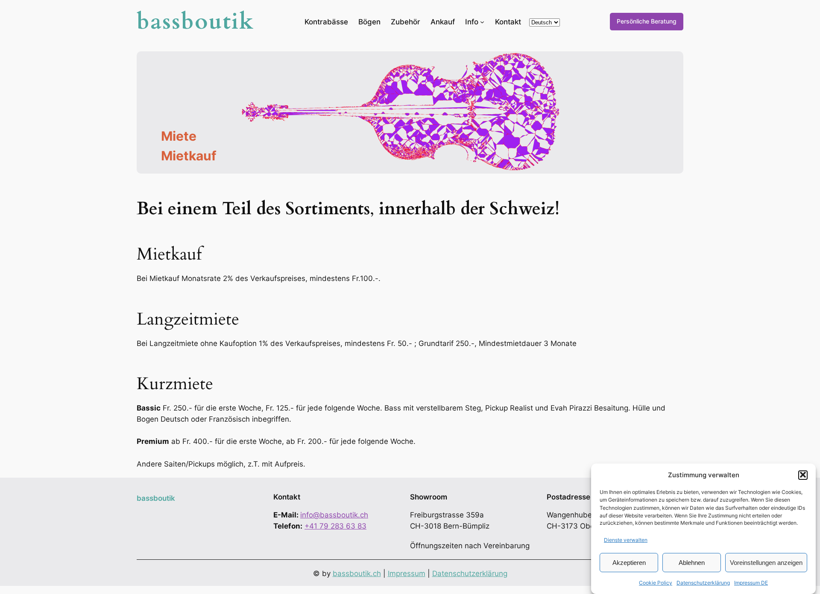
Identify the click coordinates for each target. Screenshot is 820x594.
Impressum (406, 573)
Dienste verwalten (625, 539)
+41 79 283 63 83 (335, 526)
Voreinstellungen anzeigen (766, 562)
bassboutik (196, 21)
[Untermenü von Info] (482, 21)
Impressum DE (751, 582)
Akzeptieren (629, 562)
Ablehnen (692, 562)
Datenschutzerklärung (703, 582)
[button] (803, 474)
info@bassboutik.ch (334, 515)
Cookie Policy (655, 582)
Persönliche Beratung (646, 21)
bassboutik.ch (357, 573)
